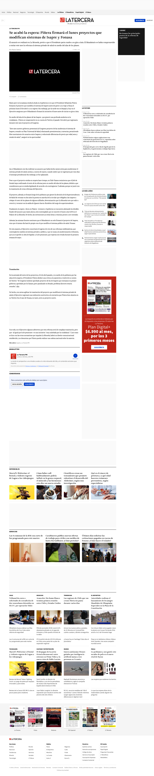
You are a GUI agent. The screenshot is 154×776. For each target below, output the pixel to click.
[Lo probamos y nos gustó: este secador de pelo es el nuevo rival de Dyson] (103, 668)
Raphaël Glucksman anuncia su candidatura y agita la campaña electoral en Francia (74, 681)
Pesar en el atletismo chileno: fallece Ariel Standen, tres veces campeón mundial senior (103, 641)
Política (9, 12)
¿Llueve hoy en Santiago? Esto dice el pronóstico (76, 640)
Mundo (47, 12)
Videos (53, 12)
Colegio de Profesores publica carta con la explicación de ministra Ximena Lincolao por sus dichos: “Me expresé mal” (95, 197)
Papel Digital (79, 12)
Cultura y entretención (45, 649)
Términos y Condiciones (30, 366)
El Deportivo (39, 12)
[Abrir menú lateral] (3, 20)
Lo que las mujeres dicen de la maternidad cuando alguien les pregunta (101, 692)
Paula (93, 649)
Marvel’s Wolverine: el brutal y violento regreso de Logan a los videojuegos (21, 475)
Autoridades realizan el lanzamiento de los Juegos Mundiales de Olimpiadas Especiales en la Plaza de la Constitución (102, 603)
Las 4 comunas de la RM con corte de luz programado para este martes (26, 537)
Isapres (18, 343)
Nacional (15, 12)
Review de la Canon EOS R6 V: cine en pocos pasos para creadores (21, 691)
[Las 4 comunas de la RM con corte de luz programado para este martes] (26, 552)
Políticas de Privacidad (43, 366)
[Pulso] (35, 728)
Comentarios (23, 96)
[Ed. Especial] (72, 728)
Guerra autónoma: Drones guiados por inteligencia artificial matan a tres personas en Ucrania (74, 655)
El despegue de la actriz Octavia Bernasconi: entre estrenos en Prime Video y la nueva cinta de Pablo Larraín (48, 655)
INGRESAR (150, 20)
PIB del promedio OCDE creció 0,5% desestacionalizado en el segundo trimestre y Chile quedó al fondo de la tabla (48, 631)
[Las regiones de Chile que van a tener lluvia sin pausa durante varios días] (111, 205)
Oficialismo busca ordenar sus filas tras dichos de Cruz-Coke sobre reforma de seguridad (99, 131)
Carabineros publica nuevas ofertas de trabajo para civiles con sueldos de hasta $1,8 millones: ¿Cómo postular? (62, 538)
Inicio (3, 12)
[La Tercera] (17, 728)
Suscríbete (30, 384)
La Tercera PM (14, 28)
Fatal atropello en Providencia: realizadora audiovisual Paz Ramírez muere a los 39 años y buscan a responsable (95, 223)
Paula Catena (16, 50)
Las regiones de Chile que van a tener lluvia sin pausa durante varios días (98, 155)
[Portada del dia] (99, 313)
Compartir (13, 96)
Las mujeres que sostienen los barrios (103, 679)
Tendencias (68, 595)
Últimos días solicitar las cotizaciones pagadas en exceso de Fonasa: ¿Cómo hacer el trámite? (97, 538)
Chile (11, 595)
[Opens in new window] (54, 728)
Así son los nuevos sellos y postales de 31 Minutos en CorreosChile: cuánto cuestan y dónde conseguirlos (76, 630)
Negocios (23, 12)
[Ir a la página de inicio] (77, 20)
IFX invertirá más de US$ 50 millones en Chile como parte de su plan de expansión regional (49, 641)
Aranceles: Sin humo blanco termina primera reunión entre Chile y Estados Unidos (98, 124)
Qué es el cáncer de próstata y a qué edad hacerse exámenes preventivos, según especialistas (95, 232)
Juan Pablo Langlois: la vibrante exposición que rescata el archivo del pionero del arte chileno (49, 692)
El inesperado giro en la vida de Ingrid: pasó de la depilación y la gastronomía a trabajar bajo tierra (99, 148)
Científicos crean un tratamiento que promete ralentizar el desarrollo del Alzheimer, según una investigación (76, 478)
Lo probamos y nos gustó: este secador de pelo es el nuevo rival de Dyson (103, 654)
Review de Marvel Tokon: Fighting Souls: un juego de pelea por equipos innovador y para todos (21, 681)
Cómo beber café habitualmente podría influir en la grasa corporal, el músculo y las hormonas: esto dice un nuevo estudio (49, 478)
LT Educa (88, 12)
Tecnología (30, 12)
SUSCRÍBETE (99, 347)
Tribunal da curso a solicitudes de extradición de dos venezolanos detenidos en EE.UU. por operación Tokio (99, 115)
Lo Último (60, 12)
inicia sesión (17, 384)
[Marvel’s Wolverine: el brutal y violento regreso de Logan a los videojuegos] (21, 492)
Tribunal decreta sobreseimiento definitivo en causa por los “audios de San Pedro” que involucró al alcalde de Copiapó (95, 214)
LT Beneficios (70, 12)
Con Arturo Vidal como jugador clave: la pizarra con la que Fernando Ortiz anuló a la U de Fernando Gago (103, 630)
